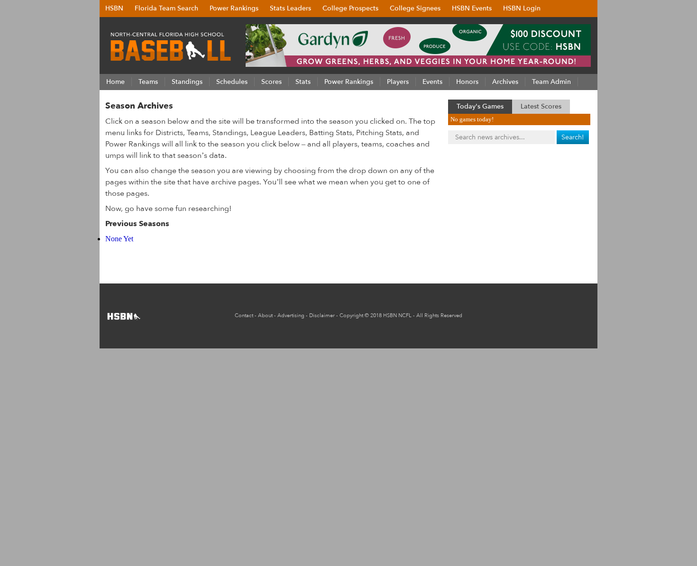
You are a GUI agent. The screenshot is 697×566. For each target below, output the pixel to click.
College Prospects (350, 8)
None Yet (119, 239)
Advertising (290, 315)
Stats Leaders (290, 8)
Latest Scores (541, 106)
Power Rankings (234, 8)
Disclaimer (322, 315)
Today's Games (480, 106)
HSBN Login (522, 8)
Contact (244, 315)
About (265, 315)
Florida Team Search (166, 8)
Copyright (351, 315)
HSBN (114, 8)
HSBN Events (472, 8)
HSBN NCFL (397, 315)
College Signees (415, 8)
